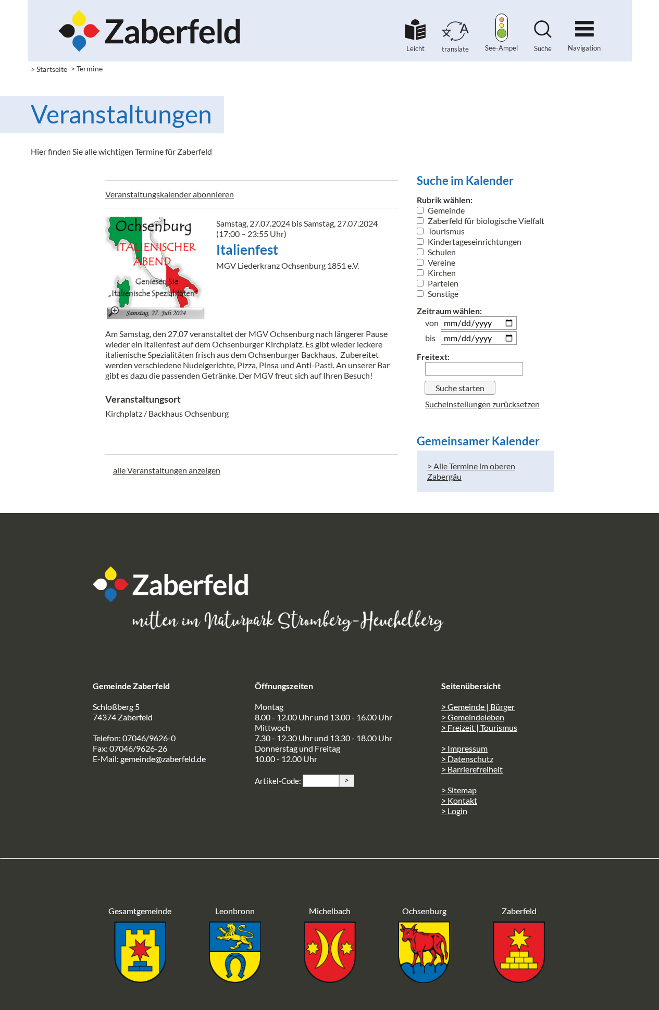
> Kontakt (459, 800)
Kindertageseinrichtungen (473, 241)
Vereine (440, 262)
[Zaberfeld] (519, 979)
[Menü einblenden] (584, 24)
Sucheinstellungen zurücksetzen (482, 404)
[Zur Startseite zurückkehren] (149, 13)
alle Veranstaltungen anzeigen (166, 470)
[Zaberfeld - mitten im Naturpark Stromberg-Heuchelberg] (176, 599)
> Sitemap (459, 790)
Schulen (441, 252)
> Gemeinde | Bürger (478, 707)
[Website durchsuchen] (543, 35)
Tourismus (445, 231)
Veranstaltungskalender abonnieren (169, 194)
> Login (454, 811)
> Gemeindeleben (472, 717)
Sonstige (442, 293)
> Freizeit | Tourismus (479, 727)
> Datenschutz (467, 759)
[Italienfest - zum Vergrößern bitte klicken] (156, 268)
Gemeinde (445, 210)
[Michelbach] (330, 979)
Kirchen (441, 273)
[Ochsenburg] (424, 979)
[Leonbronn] (235, 979)
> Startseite (49, 69)
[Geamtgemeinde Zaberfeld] (140, 979)
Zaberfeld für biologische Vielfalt (485, 221)
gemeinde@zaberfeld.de (163, 759)
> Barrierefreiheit (472, 769)
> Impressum (464, 748)
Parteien (442, 283)
